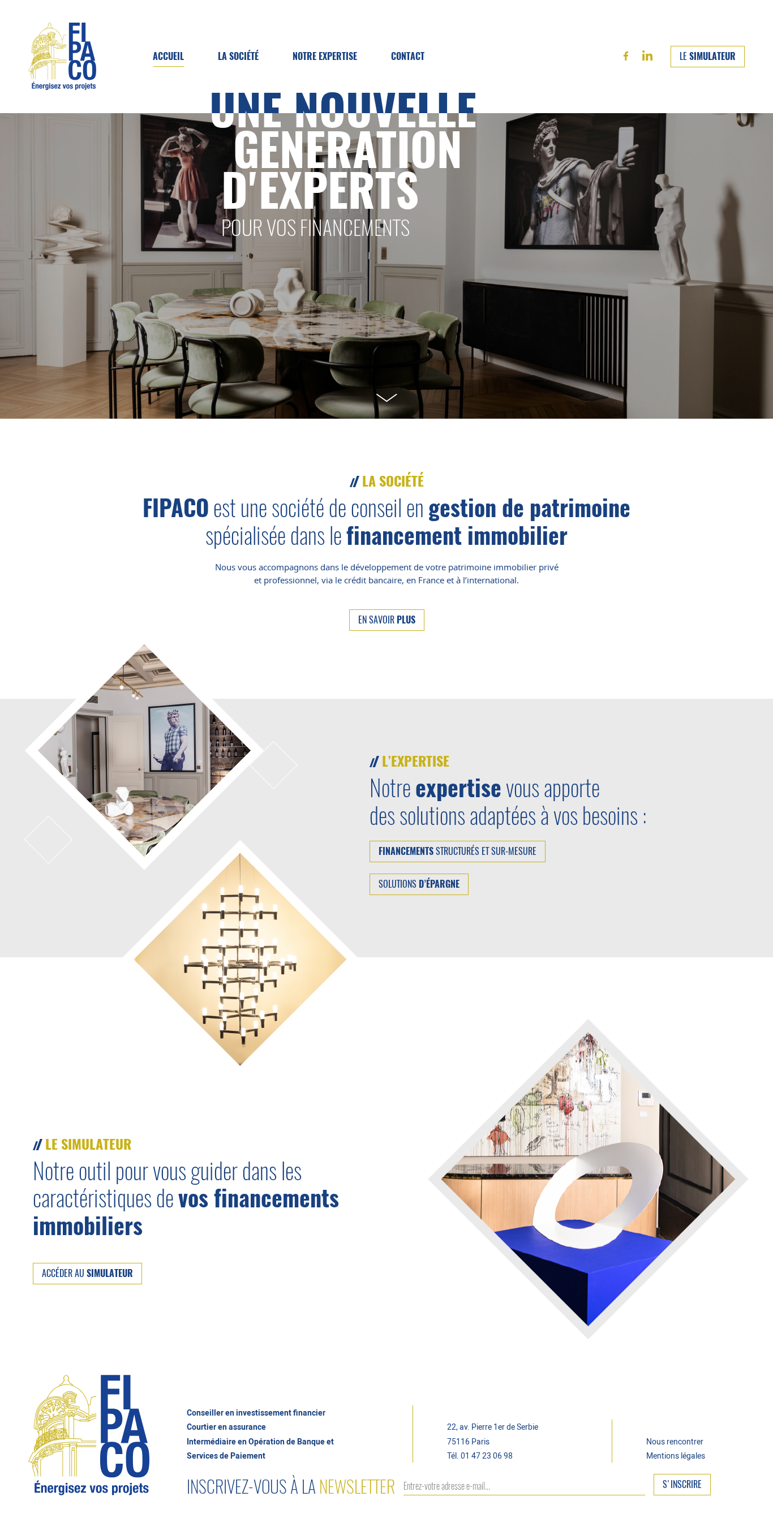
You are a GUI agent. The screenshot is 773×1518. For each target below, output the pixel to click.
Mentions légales (675, 1455)
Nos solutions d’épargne (353, 82)
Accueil (168, 56)
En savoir (386, 620)
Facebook (626, 56)
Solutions (419, 884)
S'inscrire (682, 1484)
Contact (407, 56)
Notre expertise (325, 56)
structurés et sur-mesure (457, 851)
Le (708, 56)
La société (238, 56)
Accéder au (87, 1273)
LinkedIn (647, 55)
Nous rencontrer (674, 1441)
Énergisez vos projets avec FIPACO (62, 56)
